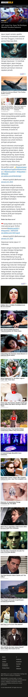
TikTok (18, 666)
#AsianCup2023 (9, 172)
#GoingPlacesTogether (9, 169)
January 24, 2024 (7, 182)
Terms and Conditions (5, 664)
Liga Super (19, 6)
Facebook (18, 659)
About (3, 657)
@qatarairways (21, 167)
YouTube (18, 664)
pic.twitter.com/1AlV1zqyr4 (10, 233)
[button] (14, 50)
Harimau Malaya (7, 6)
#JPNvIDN (4, 174)
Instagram (19, 661)
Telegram (18, 668)
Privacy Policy (5, 668)
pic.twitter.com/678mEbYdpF (11, 176)
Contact (4, 659)
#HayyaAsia (21, 172)
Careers (4, 661)
